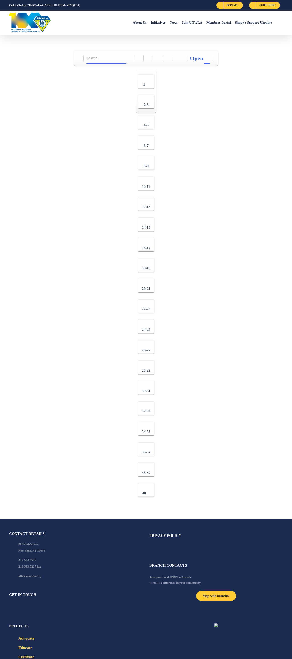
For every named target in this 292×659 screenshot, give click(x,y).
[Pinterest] (35, 607)
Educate (25, 648)
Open (196, 58)
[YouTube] (16, 607)
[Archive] (79, 58)
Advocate (26, 638)
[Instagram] (29, 607)
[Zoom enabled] (168, 58)
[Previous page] (177, 58)
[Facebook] (10, 607)
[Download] (148, 58)
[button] (277, 22)
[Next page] (182, 58)
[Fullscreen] (158, 58)
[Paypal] (22, 607)
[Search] (129, 58)
